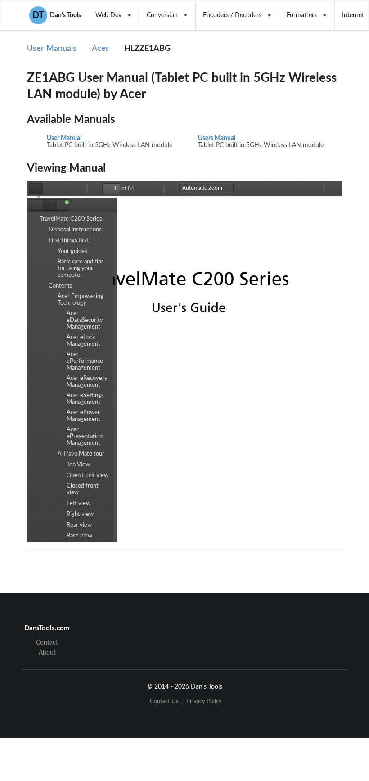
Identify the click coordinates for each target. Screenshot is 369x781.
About (47, 653)
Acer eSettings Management (85, 399)
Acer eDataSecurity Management (85, 320)
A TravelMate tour (81, 454)
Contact (47, 643)
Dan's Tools (56, 15)
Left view (78, 503)
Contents (60, 286)
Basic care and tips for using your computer (81, 268)
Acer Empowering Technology (81, 299)
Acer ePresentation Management (85, 436)
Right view (80, 514)
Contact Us (164, 701)
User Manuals (51, 49)
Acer (100, 49)
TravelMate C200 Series (71, 219)
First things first (69, 241)
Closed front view (83, 489)
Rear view (79, 525)
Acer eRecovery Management (87, 381)
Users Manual (216, 138)
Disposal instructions (75, 230)
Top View (78, 465)
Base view (79, 536)
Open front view (87, 476)
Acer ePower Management (83, 416)
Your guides (72, 251)
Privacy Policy (204, 701)
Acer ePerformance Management (85, 361)
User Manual (64, 138)
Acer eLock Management (83, 340)
